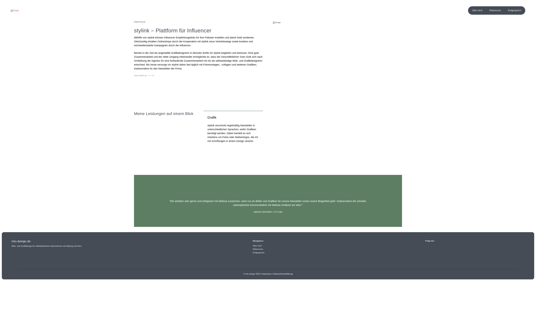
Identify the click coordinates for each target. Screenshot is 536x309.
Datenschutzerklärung (283, 274)
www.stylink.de (140, 75)
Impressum (267, 274)
